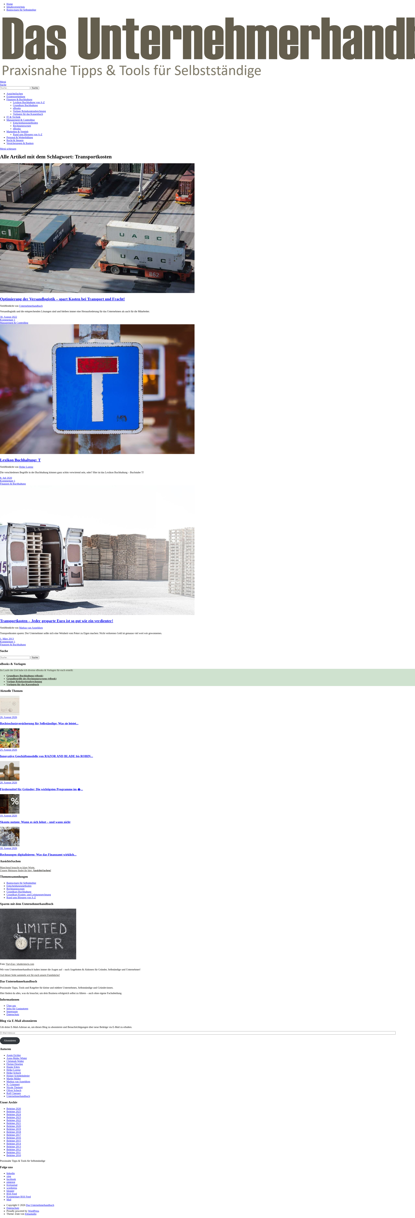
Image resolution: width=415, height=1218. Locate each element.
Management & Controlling (20, 120)
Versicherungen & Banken (20, 143)
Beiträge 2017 (13, 1135)
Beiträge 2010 (13, 1155)
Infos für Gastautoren (17, 1008)
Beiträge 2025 (13, 1111)
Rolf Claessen (13, 1093)
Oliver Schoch (13, 1090)
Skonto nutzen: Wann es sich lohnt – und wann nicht (35, 822)
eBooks (17, 108)
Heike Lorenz (26, 467)
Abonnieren (10, 1040)
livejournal (11, 1185)
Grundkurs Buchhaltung (25, 105)
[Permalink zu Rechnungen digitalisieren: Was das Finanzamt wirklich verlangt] (9, 845)
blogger (10, 1190)
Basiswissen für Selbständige (21, 9)
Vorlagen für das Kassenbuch (28, 114)
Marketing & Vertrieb (17, 131)
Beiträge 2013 (13, 1146)
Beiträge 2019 (13, 1129)
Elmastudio (30, 1213)
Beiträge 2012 (13, 1149)
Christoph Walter (15, 1061)
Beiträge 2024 (13, 1114)
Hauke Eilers (13, 1067)
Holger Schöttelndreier (18, 1075)
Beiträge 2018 (13, 1132)
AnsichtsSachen (14, 93)
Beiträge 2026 (13, 1108)
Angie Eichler (13, 1055)
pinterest (10, 1182)
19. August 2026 (8, 815)
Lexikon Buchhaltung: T (20, 460)
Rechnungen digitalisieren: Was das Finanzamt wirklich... (38, 854)
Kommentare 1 (7, 319)
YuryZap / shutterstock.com (20, 964)
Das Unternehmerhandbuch (40, 1205)
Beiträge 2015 (13, 1140)
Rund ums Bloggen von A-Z (27, 134)
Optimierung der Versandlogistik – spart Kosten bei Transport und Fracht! (62, 299)
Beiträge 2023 (13, 1117)
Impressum (12, 1011)
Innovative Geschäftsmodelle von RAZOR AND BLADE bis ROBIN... (46, 756)
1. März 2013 (7, 638)
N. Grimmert (13, 1084)
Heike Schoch (13, 1072)
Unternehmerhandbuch (31, 305)
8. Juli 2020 (6, 478)
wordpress (11, 1188)
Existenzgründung (15, 96)
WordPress (33, 1211)
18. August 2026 (8, 848)
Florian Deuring (14, 1064)
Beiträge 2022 (13, 1120)
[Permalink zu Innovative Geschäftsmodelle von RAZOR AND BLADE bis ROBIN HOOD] (9, 747)
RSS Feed (11, 1193)
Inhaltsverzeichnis (15, 7)
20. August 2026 (8, 782)
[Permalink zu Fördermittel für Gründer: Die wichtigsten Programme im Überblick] (9, 779)
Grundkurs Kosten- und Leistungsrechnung (28, 894)
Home (9, 4)
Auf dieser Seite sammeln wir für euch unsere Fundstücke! (30, 975)
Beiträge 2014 (13, 1143)
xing (8, 1176)
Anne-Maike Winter (16, 1058)
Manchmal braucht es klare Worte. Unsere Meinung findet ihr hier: (25, 869)
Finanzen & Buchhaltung (19, 99)
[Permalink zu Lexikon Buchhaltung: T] (97, 453)
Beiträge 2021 (13, 1123)
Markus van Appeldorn (31, 627)
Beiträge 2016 (13, 1137)
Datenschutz (12, 1014)
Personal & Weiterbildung (19, 137)
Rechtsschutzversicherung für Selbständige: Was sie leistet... (39, 723)
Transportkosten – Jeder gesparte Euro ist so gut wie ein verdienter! (56, 621)
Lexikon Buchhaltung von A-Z (29, 102)
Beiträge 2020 (13, 1126)
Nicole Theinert (14, 1087)
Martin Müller (13, 1078)
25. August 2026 (8, 749)
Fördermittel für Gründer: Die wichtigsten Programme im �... (41, 789)
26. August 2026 (8, 717)
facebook (11, 1179)
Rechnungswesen (22, 125)
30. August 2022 (8, 317)
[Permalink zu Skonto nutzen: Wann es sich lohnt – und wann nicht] (9, 812)
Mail (8, 1199)
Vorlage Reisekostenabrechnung (29, 111)
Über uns (11, 1005)
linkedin (10, 1173)
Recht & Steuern (15, 140)
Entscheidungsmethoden (25, 122)
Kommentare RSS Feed (18, 1196)
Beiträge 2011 (13, 1152)
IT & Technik (13, 117)
